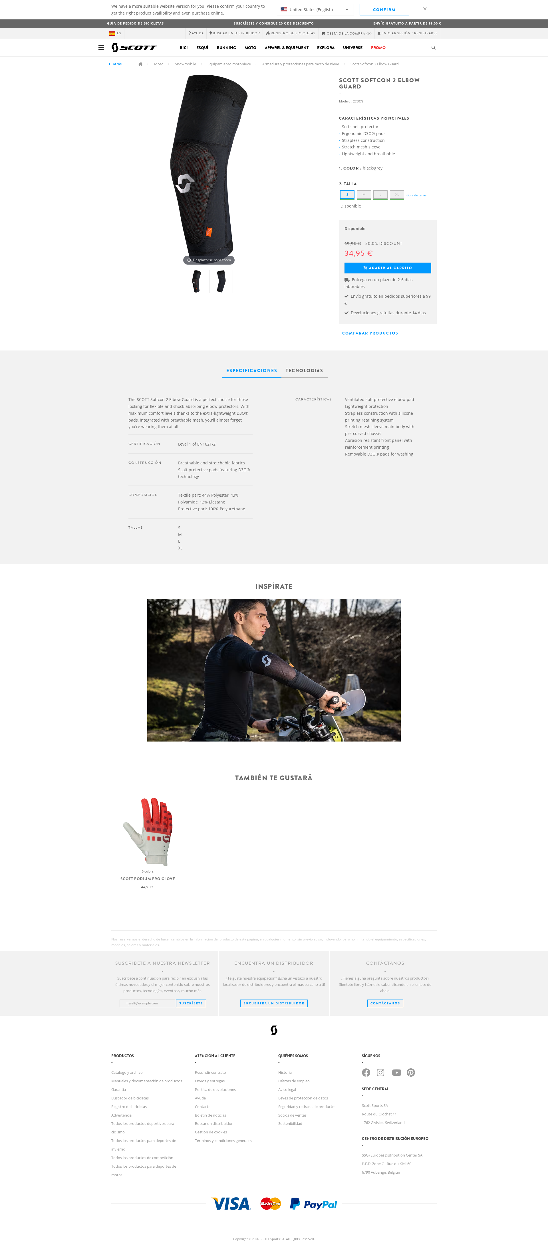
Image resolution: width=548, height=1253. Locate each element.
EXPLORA (326, 48)
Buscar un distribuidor (214, 1123)
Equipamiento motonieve (229, 64)
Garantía (118, 1089)
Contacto (203, 1106)
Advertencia (121, 1115)
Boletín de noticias (210, 1115)
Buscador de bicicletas (130, 1098)
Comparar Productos (370, 333)
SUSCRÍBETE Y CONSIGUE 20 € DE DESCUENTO (274, 23)
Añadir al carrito (390, 268)
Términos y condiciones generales (223, 1140)
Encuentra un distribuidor (274, 1003)
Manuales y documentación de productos (146, 1080)
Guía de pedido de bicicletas (135, 23)
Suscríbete (191, 1003)
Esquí (202, 48)
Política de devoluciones (215, 1089)
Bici (184, 48)
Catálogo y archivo (127, 1072)
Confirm (384, 10)
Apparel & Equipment (287, 48)
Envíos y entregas (210, 1080)
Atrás (117, 64)
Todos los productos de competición (142, 1157)
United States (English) (311, 9)
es (119, 33)
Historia (285, 1072)
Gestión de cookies (211, 1132)
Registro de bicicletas (129, 1106)
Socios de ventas (292, 1115)
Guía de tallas (416, 195)
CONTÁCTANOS (385, 1003)
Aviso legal (287, 1089)
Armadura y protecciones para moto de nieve (300, 64)
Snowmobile (185, 64)
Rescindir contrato (210, 1072)
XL (397, 194)
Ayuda (200, 1098)
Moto (250, 48)
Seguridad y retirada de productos (307, 1106)
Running (226, 48)
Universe (352, 48)
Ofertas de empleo (294, 1080)
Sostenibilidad (290, 1123)
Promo (378, 48)
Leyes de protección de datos (303, 1098)
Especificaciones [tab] (251, 370)
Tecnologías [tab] (304, 370)
